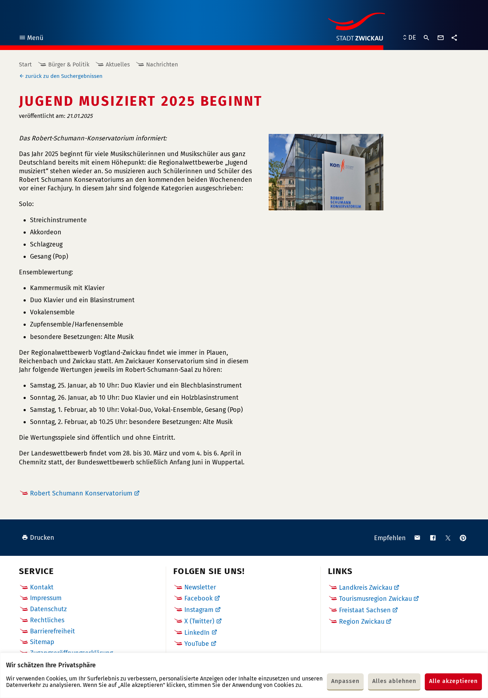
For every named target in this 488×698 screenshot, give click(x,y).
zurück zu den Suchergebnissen (64, 76)
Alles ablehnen (394, 681)
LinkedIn (197, 633)
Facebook (198, 598)
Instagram (198, 610)
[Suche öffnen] (426, 38)
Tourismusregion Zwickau (375, 599)
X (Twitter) (199, 621)
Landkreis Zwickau (365, 588)
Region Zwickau (361, 621)
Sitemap (42, 642)
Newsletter (200, 587)
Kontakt (42, 587)
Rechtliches (47, 620)
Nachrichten (162, 64)
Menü (31, 39)
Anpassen (345, 681)
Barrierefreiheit (52, 631)
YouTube (196, 644)
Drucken (42, 538)
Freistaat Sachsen (365, 610)
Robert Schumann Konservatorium (81, 493)
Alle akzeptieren (453, 681)
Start (25, 64)
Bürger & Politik (68, 64)
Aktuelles (118, 64)
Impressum (45, 598)
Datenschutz (48, 609)
